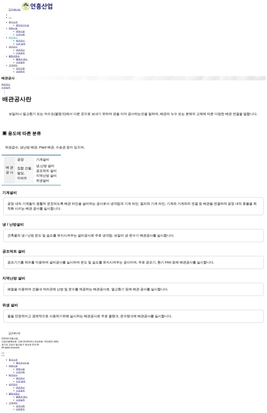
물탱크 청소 (21, 59)
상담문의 (20, 71)
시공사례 (20, 34)
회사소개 (13, 22)
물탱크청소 (14, 56)
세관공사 (13, 47)
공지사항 (20, 68)
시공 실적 (20, 44)
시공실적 (20, 53)
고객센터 (13, 65)
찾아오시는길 (22, 25)
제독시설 (13, 28)
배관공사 (13, 37)
